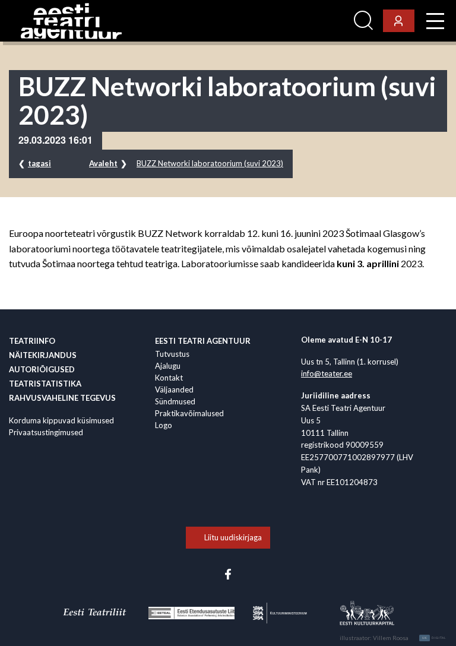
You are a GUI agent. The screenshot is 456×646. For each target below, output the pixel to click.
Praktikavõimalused (189, 413)
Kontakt (169, 377)
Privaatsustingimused (46, 432)
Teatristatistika (45, 383)
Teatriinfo (32, 341)
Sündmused (175, 401)
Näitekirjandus (43, 355)
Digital (434, 637)
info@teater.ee (326, 373)
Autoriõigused (42, 369)
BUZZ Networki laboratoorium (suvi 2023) (210, 163)
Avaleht (103, 163)
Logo (163, 425)
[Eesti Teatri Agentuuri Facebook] (228, 573)
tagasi (39, 163)
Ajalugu (167, 365)
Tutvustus (172, 354)
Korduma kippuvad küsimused (61, 420)
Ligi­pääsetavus (316, 21)
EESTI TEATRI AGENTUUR (203, 341)
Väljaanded (174, 389)
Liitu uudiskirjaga (233, 537)
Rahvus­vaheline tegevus (62, 398)
